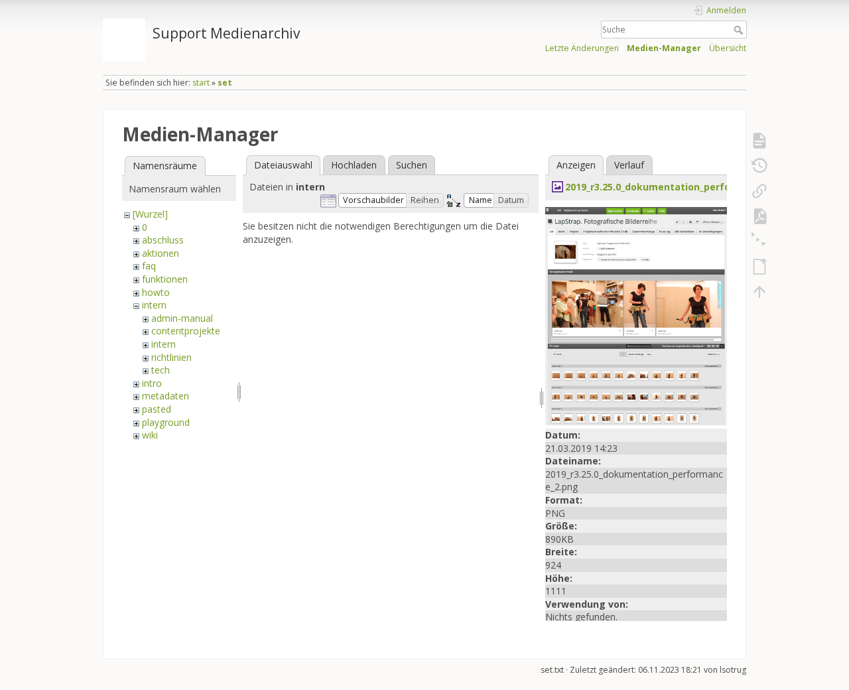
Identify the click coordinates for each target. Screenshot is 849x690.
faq (149, 265)
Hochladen (354, 165)
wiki (150, 435)
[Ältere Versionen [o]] (759, 165)
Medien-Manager (664, 48)
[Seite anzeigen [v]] (759, 140)
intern (154, 305)
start (201, 82)
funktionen (165, 279)
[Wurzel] (150, 214)
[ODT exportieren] (759, 266)
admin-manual (182, 318)
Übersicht (727, 48)
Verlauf (629, 165)
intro (152, 383)
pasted (156, 409)
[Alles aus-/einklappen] (759, 241)
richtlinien (171, 357)
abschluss (163, 240)
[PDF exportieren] (759, 216)
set (225, 82)
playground (166, 422)
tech (160, 370)
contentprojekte (185, 330)
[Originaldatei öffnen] (636, 315)
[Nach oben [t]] (759, 292)
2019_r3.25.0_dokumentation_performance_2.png (681, 186)
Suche (740, 29)
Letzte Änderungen (582, 48)
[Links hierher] (759, 191)
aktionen (160, 253)
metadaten (165, 395)
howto (156, 292)
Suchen (411, 165)
